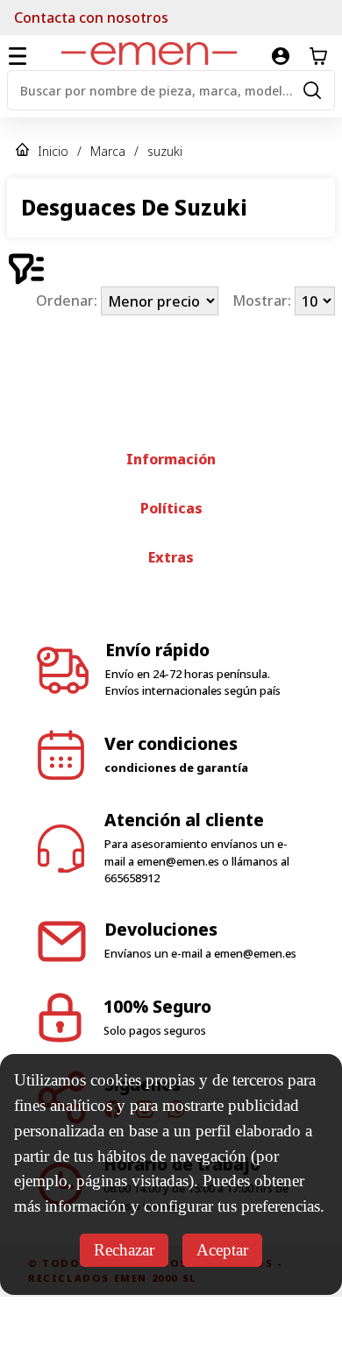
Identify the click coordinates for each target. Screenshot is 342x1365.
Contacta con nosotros (91, 17)
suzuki (164, 151)
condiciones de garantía (176, 836)
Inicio (53, 151)
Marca (107, 151)
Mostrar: (263, 301)
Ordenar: (68, 301)
